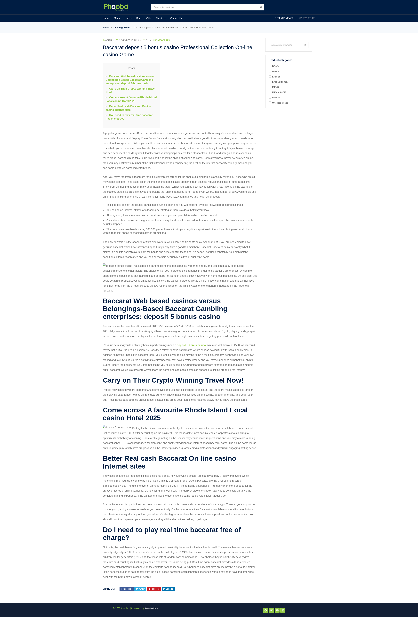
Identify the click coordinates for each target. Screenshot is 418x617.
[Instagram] (282, 610)
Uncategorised (280, 102)
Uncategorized (121, 27)
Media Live (151, 608)
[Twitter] (271, 610)
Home (106, 27)
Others (276, 97)
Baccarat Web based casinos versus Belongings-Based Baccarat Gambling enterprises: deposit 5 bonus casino (130, 80)
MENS (275, 87)
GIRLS (275, 71)
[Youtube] (277, 610)
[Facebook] (265, 610)
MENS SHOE (279, 92)
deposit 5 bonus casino (191, 345)
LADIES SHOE (280, 82)
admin (108, 40)
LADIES (276, 76)
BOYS (275, 66)
